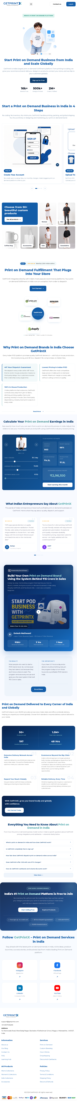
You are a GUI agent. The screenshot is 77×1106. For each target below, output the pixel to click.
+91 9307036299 (7, 1025)
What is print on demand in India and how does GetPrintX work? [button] (38, 842)
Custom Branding (46, 1048)
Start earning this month (58, 485)
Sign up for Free (38, 80)
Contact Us (5, 1052)
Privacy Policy (45, 1071)
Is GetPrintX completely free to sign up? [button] (38, 849)
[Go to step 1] (36, 188)
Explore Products (48, 910)
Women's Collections (8, 1074)
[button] (57, 4)
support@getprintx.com (10, 1022)
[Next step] (45, 188)
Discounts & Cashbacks (48, 1059)
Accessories (5, 1082)
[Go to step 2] (38, 188)
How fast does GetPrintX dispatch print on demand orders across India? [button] (38, 855)
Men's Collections (7, 1071)
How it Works (44, 1052)
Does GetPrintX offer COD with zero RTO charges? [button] (38, 862)
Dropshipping (45, 1056)
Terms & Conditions (47, 1074)
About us (4, 1045)
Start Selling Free (27, 910)
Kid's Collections (7, 1078)
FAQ (3, 1056)
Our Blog (4, 1048)
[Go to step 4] (41, 188)
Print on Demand (46, 1045)
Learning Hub (6, 1059)
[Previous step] (32, 188)
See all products (12, 219)
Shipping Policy (45, 1078)
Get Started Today (14, 810)
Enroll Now (38, 689)
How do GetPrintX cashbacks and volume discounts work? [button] (38, 868)
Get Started (36, 288)
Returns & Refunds (46, 1082)
